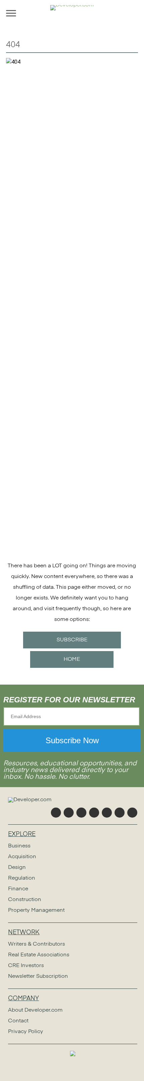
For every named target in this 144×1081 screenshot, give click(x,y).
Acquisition (22, 857)
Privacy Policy (25, 1031)
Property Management (36, 910)
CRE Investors (26, 965)
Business (19, 846)
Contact (18, 1021)
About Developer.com (35, 1010)
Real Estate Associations (38, 955)
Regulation (21, 878)
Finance (18, 889)
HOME (72, 659)
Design (17, 867)
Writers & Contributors (36, 944)
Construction (24, 899)
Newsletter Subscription (38, 976)
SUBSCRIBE (72, 640)
